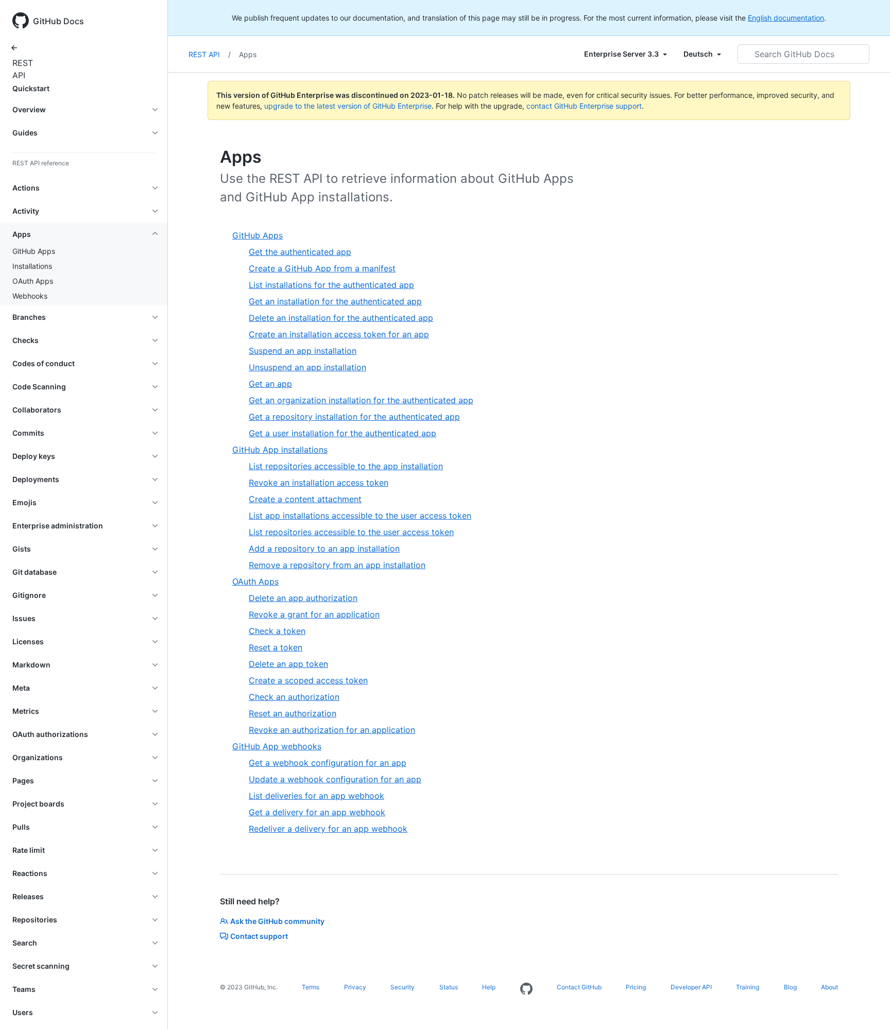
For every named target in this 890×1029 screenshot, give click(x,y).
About (829, 987)
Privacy (355, 987)
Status (448, 987)
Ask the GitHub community (277, 921)
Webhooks (29, 295)
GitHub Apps (33, 251)
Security (402, 987)
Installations (32, 266)
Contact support (259, 936)
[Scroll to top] (867, 1006)
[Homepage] (526, 989)
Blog (790, 987)
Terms (310, 987)
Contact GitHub (579, 987)
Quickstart (30, 88)
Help (488, 987)
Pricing (636, 987)
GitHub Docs (58, 21)
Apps (247, 54)
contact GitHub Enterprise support (584, 105)
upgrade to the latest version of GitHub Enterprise (348, 105)
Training (747, 987)
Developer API (691, 987)
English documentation (786, 17)
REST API (20, 69)
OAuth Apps (32, 281)
